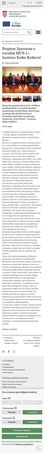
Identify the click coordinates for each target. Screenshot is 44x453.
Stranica (5, 329)
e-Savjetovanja (8, 367)
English (39, 3)
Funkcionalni (8, 408)
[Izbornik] (38, 32)
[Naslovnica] (22, 15)
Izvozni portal (7, 372)
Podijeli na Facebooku (8, 351)
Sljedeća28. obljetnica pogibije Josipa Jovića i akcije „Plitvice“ (31, 342)
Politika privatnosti (9, 387)
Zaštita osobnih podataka (12, 384)
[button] (39, 80)
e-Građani (6, 364)
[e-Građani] (12, 3)
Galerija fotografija (12, 63)
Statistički (7, 418)
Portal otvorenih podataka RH (13, 370)
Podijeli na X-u (14, 351)
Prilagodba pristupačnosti (32, 6)
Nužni (4, 398)
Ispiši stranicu (3, 351)
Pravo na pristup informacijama (14, 382)
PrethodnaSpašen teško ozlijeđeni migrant (11, 340)
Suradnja (13, 329)
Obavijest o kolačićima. (24, 444)
